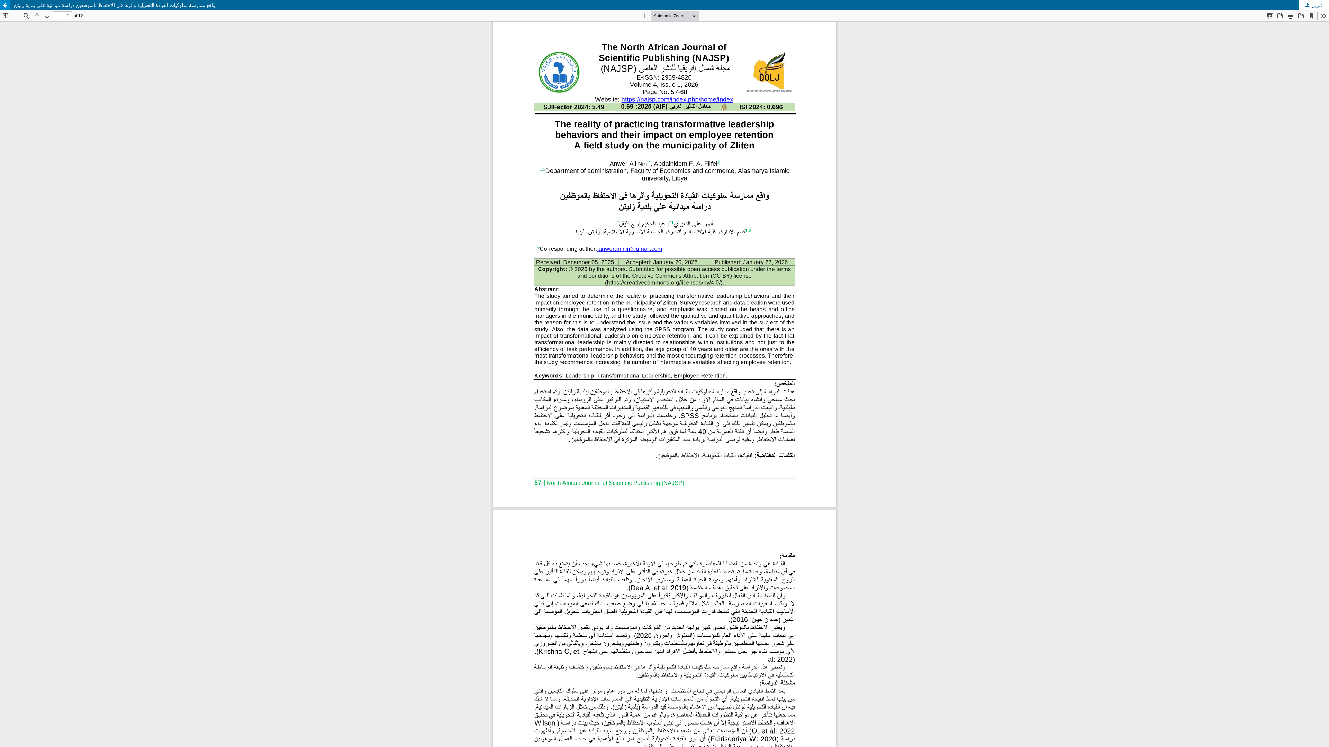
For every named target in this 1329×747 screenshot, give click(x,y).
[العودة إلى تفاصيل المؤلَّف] (5, 5)
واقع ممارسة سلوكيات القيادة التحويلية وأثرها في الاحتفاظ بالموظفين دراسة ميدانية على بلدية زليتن (114, 5)
